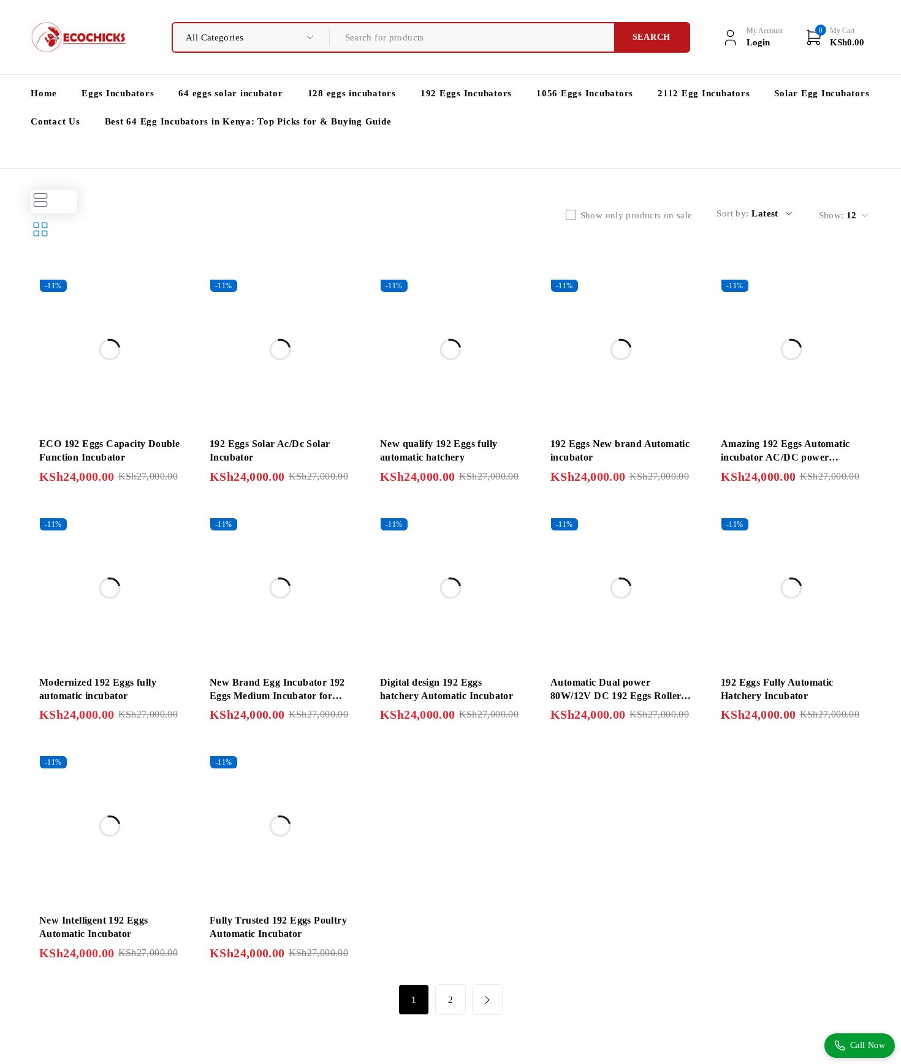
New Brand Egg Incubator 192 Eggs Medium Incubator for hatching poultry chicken (277, 696)
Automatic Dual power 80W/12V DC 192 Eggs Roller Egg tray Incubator (615, 696)
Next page (487, 999)
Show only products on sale (636, 215)
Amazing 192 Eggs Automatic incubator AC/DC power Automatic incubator (785, 457)
